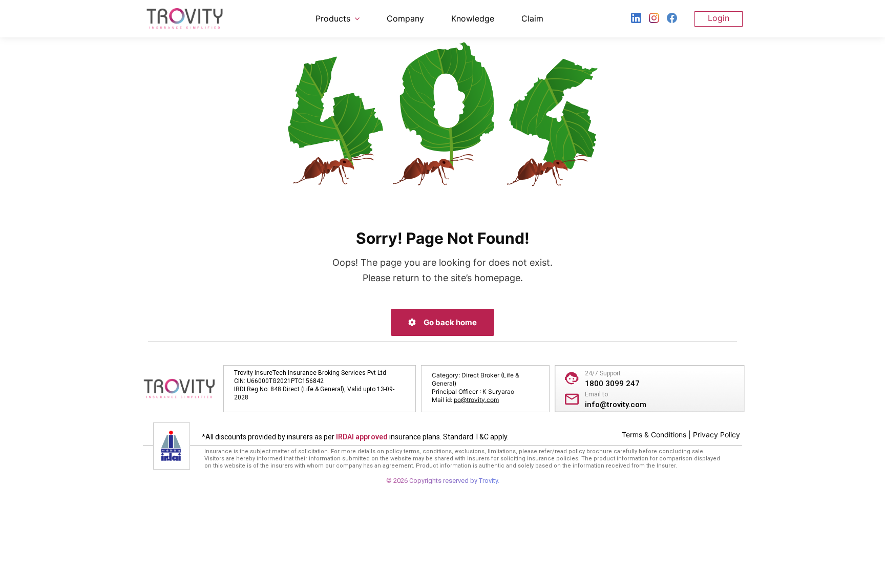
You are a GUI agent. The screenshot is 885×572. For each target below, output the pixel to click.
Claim (532, 18)
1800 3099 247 (612, 383)
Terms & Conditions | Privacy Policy (681, 434)
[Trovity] (184, 19)
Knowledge (472, 18)
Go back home (449, 322)
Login (718, 18)
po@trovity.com (476, 400)
